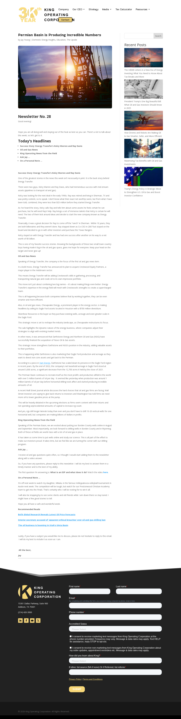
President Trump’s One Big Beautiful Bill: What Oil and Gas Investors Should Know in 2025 (143, 105)
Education (61, 39)
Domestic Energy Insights (43, 39)
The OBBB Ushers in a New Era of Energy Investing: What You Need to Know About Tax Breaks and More (143, 73)
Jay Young (25, 39)
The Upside (72, 39)
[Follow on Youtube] (32, 620)
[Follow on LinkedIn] (20, 620)
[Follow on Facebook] (26, 620)
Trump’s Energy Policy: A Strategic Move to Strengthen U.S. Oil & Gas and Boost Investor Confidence (142, 192)
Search (158, 36)
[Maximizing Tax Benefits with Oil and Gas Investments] (143, 149)
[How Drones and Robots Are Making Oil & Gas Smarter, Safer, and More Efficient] (143, 121)
